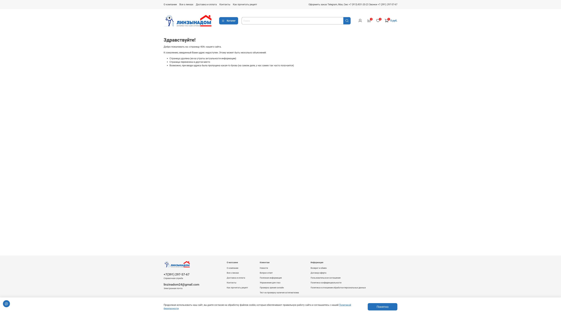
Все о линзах (186, 4)
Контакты (224, 4)
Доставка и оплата (206, 4)
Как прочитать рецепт (245, 4)
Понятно (382, 307)
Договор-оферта (318, 273)
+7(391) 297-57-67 (176, 274)
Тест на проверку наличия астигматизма (279, 292)
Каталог (231, 20)
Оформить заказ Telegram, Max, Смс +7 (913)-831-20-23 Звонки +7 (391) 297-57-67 (353, 4)
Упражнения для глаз (270, 282)
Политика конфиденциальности (326, 282)
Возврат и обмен (319, 268)
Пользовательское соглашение (326, 278)
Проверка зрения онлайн (272, 287)
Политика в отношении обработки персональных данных (338, 287)
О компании (170, 4)
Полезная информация (271, 278)
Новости (264, 268)
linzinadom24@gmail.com (181, 284)
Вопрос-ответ (266, 273)
